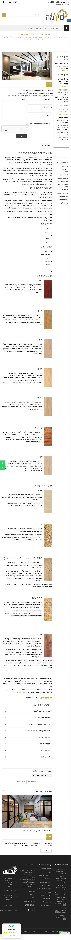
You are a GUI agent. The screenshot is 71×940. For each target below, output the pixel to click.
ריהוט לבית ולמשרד (8, 37)
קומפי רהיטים (21, 692)
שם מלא (48, 99)
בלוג (60, 112)
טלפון (49, 115)
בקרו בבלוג (17, 690)
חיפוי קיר (65, 166)
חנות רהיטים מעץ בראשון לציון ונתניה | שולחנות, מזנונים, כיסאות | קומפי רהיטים (43, 37)
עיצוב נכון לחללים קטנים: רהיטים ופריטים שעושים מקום (60, 900)
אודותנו (32, 894)
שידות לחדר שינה (63, 204)
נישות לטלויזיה (63, 181)
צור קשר (63, 106)
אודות (65, 112)
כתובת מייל (48, 107)
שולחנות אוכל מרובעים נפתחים (61, 909)
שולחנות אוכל (63, 196)
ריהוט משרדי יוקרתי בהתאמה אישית (34, 830)
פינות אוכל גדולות (60, 892)
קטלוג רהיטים (63, 114)
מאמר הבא (21, 782)
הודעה (24, 99)
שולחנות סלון (63, 200)
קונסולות (65, 190)
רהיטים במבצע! (62, 193)
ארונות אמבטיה (62, 163)
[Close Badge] (4, 925)
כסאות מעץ (64, 175)
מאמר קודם (32, 782)
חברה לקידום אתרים (44, 931)
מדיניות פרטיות (63, 109)
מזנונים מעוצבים (62, 178)
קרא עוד (46, 850)
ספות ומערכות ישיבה (63, 185)
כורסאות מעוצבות (65, 170)
